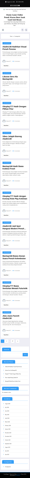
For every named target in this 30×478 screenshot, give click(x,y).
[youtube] (19, 5)
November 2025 (8, 436)
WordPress (19, 474)
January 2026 (7, 429)
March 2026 (7, 421)
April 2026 (7, 418)
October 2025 (7, 440)
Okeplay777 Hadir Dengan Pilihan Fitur (14, 108)
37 (12, 341)
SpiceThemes (17, 475)
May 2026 (7, 414)
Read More (6, 65)
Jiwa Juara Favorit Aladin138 (10, 317)
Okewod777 (8, 61)
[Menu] (3, 30)
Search (6, 349)
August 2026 (7, 403)
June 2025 (7, 454)
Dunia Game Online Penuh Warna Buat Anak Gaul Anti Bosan (14, 17)
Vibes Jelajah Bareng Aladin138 (12, 137)
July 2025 (7, 451)
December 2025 (8, 432)
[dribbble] (15, 5)
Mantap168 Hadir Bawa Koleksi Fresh (13, 167)
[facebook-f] (11, 5)
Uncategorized (7, 43)
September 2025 (8, 443)
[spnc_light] (26, 30)
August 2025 (7, 447)
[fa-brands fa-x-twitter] (13, 5)
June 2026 (7, 411)
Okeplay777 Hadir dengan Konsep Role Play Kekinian (14, 197)
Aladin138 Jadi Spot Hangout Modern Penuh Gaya (13, 227)
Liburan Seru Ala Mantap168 (10, 78)
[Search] (22, 30)
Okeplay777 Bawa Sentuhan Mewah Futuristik (14, 287)
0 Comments (17, 61)
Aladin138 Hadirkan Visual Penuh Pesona (14, 48)
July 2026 (7, 407)
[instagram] (17, 5)
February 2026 (8, 425)
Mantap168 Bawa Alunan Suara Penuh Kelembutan (14, 257)
